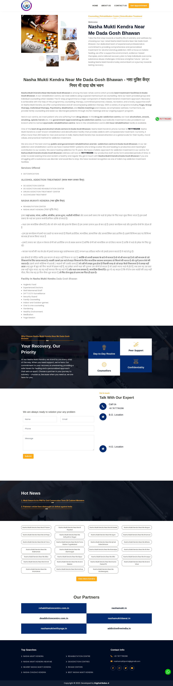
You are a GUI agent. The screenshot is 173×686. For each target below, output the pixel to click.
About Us (106, 5)
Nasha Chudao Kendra (34, 672)
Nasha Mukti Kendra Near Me (37, 661)
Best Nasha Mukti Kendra (80, 672)
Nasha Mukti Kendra (33, 656)
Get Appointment (138, 5)
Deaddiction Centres (79, 661)
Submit (28, 456)
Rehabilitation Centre (79, 656)
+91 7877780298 (116, 408)
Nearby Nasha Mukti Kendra (37, 667)
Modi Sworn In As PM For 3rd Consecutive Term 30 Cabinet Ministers (53, 501)
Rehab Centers (75, 667)
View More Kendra (86, 579)
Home (95, 5)
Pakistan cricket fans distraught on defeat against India (47, 507)
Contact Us (120, 5)
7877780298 (165, 118)
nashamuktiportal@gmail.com (127, 661)
